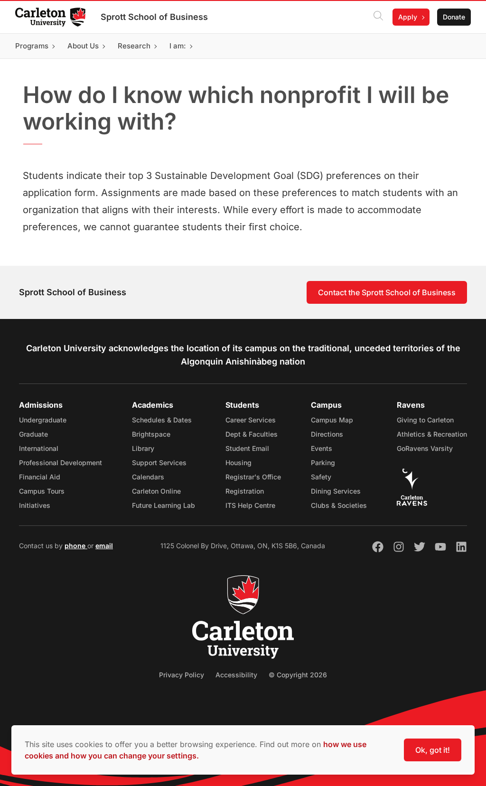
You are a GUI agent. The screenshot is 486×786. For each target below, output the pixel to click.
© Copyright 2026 (298, 675)
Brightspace (151, 434)
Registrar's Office (253, 477)
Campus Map (332, 420)
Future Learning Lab (163, 505)
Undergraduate (42, 420)
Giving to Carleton (425, 420)
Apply (407, 17)
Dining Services (336, 491)
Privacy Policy (181, 675)
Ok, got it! (432, 750)
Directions (327, 434)
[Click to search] (378, 17)
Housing (238, 462)
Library (143, 448)
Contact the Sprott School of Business (387, 292)
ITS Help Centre (250, 505)
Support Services (159, 462)
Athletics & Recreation (432, 434)
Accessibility (236, 675)
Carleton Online (156, 491)
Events (321, 448)
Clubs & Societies (339, 505)
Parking (323, 462)
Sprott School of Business (154, 17)
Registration (244, 491)
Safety (321, 477)
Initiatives (34, 505)
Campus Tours (42, 491)
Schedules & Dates (162, 420)
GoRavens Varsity (425, 448)
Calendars (148, 477)
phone (76, 546)
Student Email (247, 448)
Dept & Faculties (251, 434)
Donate (454, 17)
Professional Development (60, 462)
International (38, 448)
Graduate (33, 434)
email (104, 546)
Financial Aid (39, 477)
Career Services (250, 420)
